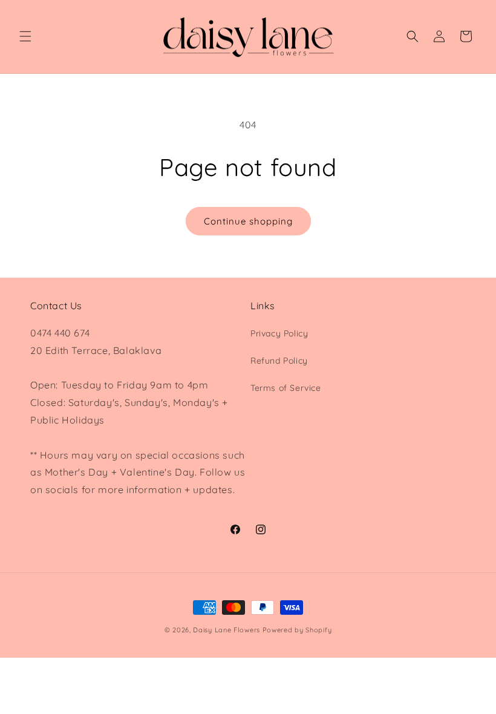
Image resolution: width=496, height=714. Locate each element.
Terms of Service (285, 387)
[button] (25, 36)
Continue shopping (248, 221)
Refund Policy (279, 360)
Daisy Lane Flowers (226, 630)
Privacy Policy (279, 333)
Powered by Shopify (297, 630)
